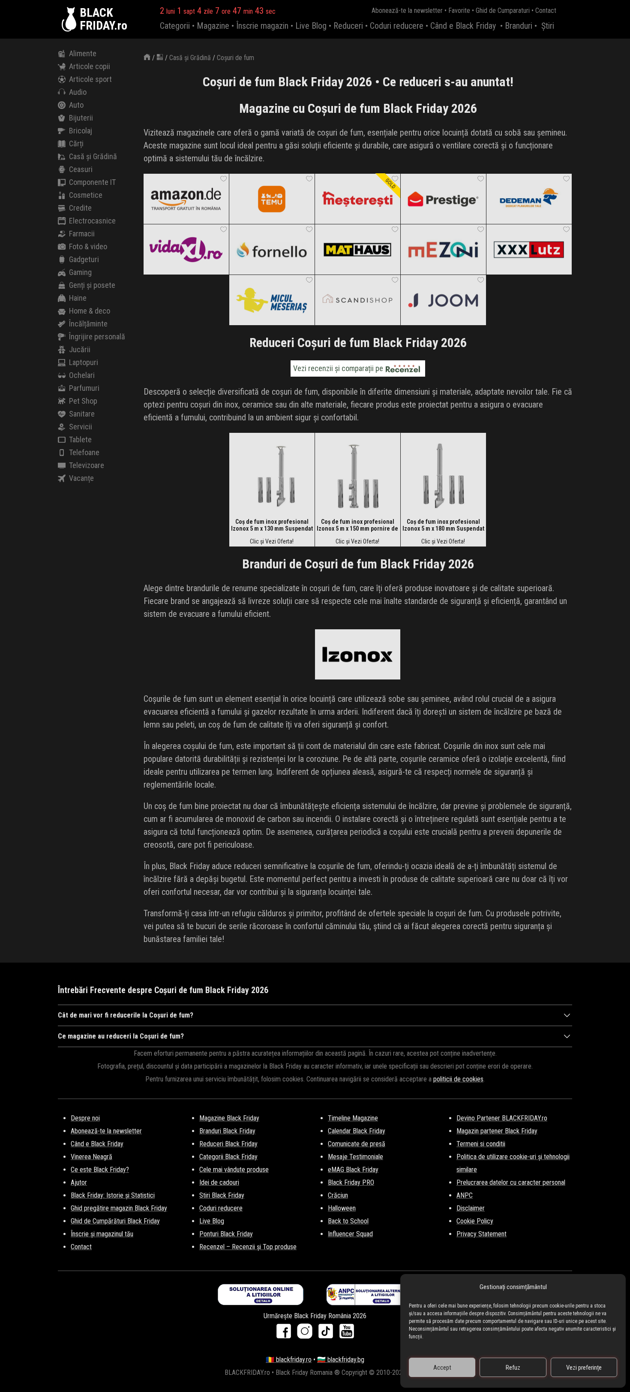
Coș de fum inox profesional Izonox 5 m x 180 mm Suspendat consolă (443, 525)
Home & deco (89, 310)
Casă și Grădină (93, 156)
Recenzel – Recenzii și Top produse (248, 1247)
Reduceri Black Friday (228, 1144)
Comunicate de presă (356, 1144)
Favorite (459, 10)
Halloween (342, 1208)
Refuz (513, 1367)
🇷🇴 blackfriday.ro (289, 1360)
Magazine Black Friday (229, 1118)
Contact (545, 10)
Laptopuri (83, 362)
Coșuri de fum (235, 58)
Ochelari (82, 375)
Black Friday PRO (351, 1182)
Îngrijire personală (97, 336)
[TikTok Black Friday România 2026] (327, 1334)
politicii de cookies (458, 1079)
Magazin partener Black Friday (496, 1131)
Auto (76, 104)
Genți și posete (92, 285)
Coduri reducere (396, 26)
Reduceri (348, 26)
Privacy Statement (481, 1234)
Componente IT (92, 182)
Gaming (80, 272)
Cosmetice (85, 194)
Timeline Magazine (353, 1118)
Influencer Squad (350, 1234)
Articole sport (90, 79)
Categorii (175, 26)
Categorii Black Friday (228, 1157)
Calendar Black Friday (356, 1131)
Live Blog (311, 26)
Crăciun (338, 1195)
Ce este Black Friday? (100, 1170)
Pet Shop (83, 400)
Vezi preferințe (584, 1367)
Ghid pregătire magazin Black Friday (119, 1208)
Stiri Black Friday (221, 1195)
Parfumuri (84, 388)
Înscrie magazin (262, 26)
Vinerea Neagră (91, 1157)
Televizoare (86, 465)
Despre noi (85, 1118)
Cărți (76, 143)
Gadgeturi (84, 259)
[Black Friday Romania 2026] (71, 19)
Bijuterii (81, 117)
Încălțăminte (88, 323)
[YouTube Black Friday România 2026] (346, 1334)
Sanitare (82, 413)
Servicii (80, 426)
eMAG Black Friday (353, 1170)
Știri (547, 26)
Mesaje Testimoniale (355, 1157)
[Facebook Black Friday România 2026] (285, 1334)
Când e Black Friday (463, 26)
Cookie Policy (474, 1221)
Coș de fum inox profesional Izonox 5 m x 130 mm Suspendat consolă (272, 525)
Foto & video (88, 246)
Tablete (80, 439)
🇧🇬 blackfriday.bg (340, 1360)
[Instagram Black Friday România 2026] (306, 1334)
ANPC (464, 1195)
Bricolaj (80, 130)
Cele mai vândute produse (234, 1170)
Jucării (79, 349)
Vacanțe (81, 478)
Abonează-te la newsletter (407, 10)
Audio (78, 92)
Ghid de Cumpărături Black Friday (115, 1221)
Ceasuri (81, 169)
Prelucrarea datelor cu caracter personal (510, 1182)
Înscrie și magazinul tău (102, 1234)
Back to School (348, 1221)
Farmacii (82, 233)
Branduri (518, 26)
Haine (78, 297)
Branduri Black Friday (227, 1131)
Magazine (213, 26)
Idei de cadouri (219, 1182)
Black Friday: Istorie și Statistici (113, 1195)
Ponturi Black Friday (226, 1234)
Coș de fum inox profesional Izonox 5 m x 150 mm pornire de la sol (357, 525)
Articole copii (89, 66)
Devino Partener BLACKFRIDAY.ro (501, 1118)
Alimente (82, 53)
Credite (80, 207)
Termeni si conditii (480, 1144)
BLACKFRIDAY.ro (103, 19)
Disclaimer (470, 1208)
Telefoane (84, 452)
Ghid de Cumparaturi (503, 10)
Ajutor (79, 1182)
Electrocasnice (92, 220)
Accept (442, 1367)
